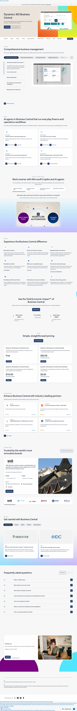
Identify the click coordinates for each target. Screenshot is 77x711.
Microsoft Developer (62, 703)
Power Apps (10, 486)
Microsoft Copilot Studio (27, 483)
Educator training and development (27, 701)
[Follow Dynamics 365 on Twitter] (15, 698)
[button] (56, 20)
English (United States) (4, 707)
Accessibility (6, 706)
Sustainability (11, 706)
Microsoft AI (2, 703)
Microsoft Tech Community (13, 704)
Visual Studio (38, 704)
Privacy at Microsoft (61, 704)
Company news (54, 704)
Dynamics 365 (15, 703)
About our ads (52, 710)
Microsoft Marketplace (23, 704)
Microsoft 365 (20, 703)
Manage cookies (27, 710)
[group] (38, 476)
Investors (67, 704)
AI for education (50, 701)
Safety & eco (42, 710)
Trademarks (37, 710)
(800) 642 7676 (16, 657)
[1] (4, 680)
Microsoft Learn (69, 703)
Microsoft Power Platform (29, 703)
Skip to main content (4, 0)
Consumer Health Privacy (5, 710)
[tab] (11, 57)
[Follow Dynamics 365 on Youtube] (21, 698)
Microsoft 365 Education (5, 701)
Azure (56, 703)
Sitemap (11, 710)
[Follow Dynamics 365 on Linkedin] (18, 698)
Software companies (32, 704)
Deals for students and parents (40, 701)
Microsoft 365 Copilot (44, 703)
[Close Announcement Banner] (71, 4)
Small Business (52, 703)
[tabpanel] (38, 81)
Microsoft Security (8, 703)
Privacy (22, 710)
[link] (6, 39)
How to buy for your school (15, 701)
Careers (42, 704)
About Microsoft (47, 704)
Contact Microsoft (17, 710)
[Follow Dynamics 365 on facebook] (23, 698)
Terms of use (32, 710)
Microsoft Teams (37, 703)
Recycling (47, 710)
